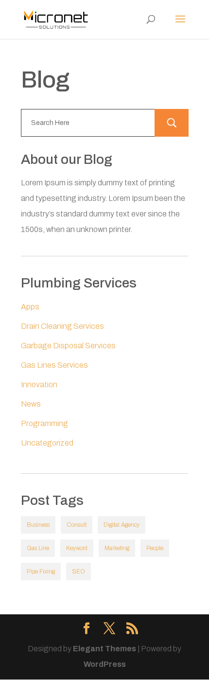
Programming (44, 423)
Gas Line (38, 548)
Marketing (116, 548)
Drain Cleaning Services (62, 326)
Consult (77, 524)
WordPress (105, 664)
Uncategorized (47, 443)
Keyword (76, 548)
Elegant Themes (104, 648)
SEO (78, 571)
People (154, 548)
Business (38, 524)
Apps (30, 307)
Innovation (39, 384)
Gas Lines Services (54, 365)
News (31, 404)
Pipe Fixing (41, 571)
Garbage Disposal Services (68, 345)
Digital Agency (121, 524)
